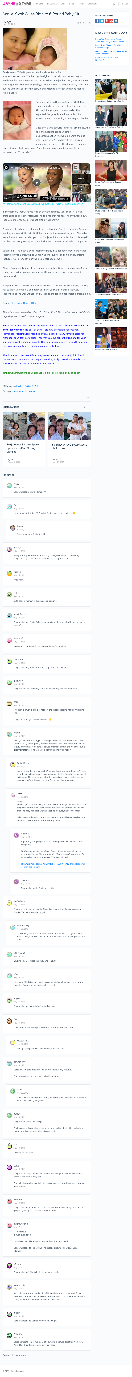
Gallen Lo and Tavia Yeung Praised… (109, 127)
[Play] (73, 172)
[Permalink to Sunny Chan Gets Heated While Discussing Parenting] (111, 309)
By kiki (10, 460)
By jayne (7, 22)
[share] (66, 166)
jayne (19, 794)
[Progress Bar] (81, 170)
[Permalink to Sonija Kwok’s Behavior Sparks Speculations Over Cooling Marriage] (24, 426)
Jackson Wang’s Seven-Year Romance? (111, 269)
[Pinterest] (107, 21)
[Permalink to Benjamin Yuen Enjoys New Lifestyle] (111, 89)
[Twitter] (102, 21)
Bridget (17, 1313)
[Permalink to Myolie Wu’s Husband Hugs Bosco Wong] (111, 199)
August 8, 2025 (14, 462)
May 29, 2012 (19, 1337)
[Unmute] (76, 172)
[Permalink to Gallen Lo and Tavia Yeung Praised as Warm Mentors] (111, 115)
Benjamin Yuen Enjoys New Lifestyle (109, 101)
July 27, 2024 (58, 462)
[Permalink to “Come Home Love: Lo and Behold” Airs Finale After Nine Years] (111, 283)
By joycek (57, 460)
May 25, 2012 (9, 24)
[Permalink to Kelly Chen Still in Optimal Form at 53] (111, 337)
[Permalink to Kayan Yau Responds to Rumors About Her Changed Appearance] (111, 170)
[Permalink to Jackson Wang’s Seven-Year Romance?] (111, 257)
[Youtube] (111, 21)
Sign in (125, 4)
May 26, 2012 (22, 929)
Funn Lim (17, 572)
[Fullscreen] (88, 172)
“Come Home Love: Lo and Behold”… (109, 295)
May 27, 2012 (19, 1227)
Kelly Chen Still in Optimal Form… (108, 349)
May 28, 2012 (19, 1316)
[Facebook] (97, 21)
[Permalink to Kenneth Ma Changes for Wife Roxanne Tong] (111, 141)
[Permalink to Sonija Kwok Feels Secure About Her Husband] (69, 426)
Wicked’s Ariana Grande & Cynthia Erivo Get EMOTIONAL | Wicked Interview (36, 167)
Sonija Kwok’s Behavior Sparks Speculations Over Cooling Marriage (23, 448)
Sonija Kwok (18, 391)
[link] (6, 167)
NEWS (35, 386)
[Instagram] (116, 21)
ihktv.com (16, 303)
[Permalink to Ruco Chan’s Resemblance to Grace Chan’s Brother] (111, 228)
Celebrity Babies (23, 386)
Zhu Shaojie (30, 391)
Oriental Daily (30, 303)
